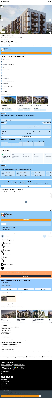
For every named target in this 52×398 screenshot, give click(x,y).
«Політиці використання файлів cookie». (34, 393)
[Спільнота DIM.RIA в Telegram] (7, 377)
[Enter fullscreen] (50, 210)
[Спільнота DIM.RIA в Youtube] (9, 377)
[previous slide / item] (2, 20)
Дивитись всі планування (26, 136)
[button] (2, 1)
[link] (8, 103)
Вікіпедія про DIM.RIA (5, 381)
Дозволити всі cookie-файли (19, 395)
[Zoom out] (50, 196)
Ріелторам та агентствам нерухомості (9, 374)
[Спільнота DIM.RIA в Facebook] (4, 377)
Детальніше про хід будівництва (7, 178)
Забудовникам (4, 379)
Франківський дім (8, 49)
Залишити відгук (26, 186)
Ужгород (2, 37)
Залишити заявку (26, 276)
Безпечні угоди (4, 383)
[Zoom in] (50, 194)
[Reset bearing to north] (50, 197)
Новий (6, 37)
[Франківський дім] (2, 49)
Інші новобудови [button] (6, 1)
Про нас (2, 386)
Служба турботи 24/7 (5, 384)
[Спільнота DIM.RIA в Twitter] (12, 377)
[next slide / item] (50, 20)
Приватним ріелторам (5, 373)
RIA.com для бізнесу (5, 371)
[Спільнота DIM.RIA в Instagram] (2, 377)
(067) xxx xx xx (26, 53)
